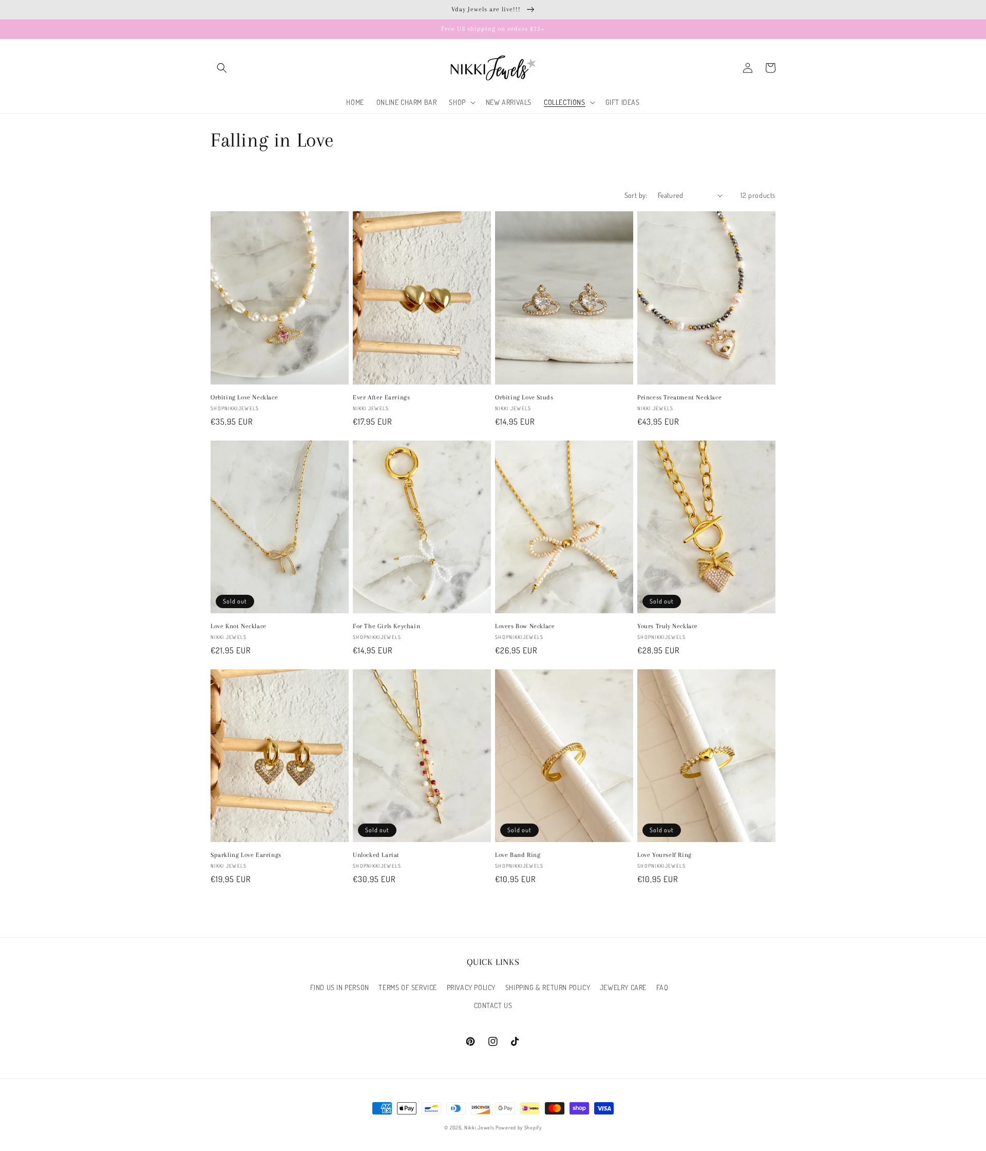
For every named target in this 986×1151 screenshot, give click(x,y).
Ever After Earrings (381, 397)
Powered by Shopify (519, 1127)
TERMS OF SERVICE (407, 987)
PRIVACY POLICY (471, 987)
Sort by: (636, 195)
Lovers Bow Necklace (525, 626)
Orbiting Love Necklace (244, 397)
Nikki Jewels (479, 1127)
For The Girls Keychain (386, 626)
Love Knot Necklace (239, 626)
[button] (222, 68)
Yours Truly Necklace (667, 626)
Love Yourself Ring (664, 854)
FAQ (662, 987)
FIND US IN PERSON (339, 987)
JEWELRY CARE (623, 987)
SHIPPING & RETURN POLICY (547, 987)
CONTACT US (493, 1005)
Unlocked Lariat (376, 854)
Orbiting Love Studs (524, 397)
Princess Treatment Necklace (679, 397)
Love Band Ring (517, 854)
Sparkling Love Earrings (246, 854)
